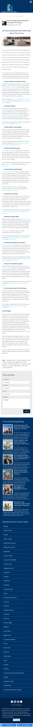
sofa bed (21, 90)
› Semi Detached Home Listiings (12, 690)
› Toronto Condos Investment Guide (13, 673)
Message (5, 397)
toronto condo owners (15, 366)
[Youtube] (15, 702)
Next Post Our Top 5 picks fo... (15, 16)
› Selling (5, 535)
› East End (6, 606)
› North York (6, 648)
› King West (6, 572)
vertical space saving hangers (10, 115)
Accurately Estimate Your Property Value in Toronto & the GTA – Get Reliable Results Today (22, 458)
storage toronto (11, 360)
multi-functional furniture (9, 87)
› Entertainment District (10, 597)
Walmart (4, 166)
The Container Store (19, 143)
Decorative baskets (7, 245)
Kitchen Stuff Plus (7, 211)
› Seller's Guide (7, 539)
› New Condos (7, 656)
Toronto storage (8, 362)
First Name (6, 379)
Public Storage (20, 306)
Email (5, 391)
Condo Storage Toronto (23, 360)
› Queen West (7, 631)
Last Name (5, 385)
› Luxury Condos (8, 555)
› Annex (5, 643)
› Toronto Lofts (7, 564)
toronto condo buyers (13, 364)
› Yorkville (6, 576)
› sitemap (6, 669)
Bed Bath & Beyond (13, 237)
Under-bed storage (7, 150)
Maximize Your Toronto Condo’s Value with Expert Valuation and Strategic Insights (22, 504)
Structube (24, 101)
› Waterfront (6, 581)
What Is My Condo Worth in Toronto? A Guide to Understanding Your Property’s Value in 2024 (21, 474)
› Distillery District (8, 610)
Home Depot (17, 144)
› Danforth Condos (8, 681)
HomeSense (17, 123)
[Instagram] (18, 702)
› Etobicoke (6, 614)
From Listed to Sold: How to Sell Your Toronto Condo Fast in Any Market (22, 442)
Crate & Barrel (14, 260)
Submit (26, 411)
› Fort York (6, 618)
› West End (6, 652)
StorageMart (11, 306)
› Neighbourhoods (8, 568)
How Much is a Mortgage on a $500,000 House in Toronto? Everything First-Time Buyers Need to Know (21, 489)
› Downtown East (8, 589)
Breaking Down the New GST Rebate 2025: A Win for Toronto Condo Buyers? (22, 427)
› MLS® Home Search (9, 547)
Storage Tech (6, 307)
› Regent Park (7, 635)
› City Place (6, 585)
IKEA (9, 102)
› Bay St (5, 593)
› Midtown (6, 627)
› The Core (6, 602)
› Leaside (5, 677)
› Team (5, 660)
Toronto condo (25, 219)
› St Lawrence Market (9, 639)
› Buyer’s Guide (7, 530)
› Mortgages (6, 551)
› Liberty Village (7, 623)
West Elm (8, 123)
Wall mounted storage (8, 171)
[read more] (24, 438)
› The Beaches (7, 685)
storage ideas (17, 362)
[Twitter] (21, 702)
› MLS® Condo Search (9, 543)
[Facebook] (12, 702)
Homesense (23, 258)
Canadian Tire (8, 164)
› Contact (5, 664)
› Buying (5, 526)
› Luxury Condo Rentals (9, 560)
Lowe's (4, 285)
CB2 (3, 123)
